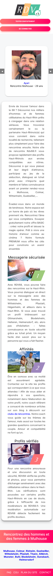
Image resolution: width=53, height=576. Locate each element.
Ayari (26, 83)
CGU (16, 572)
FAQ (9, 572)
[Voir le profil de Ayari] (26, 63)
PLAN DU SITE (29, 572)
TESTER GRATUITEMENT (25, 21)
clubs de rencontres (19, 413)
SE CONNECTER (25, 29)
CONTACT (45, 572)
